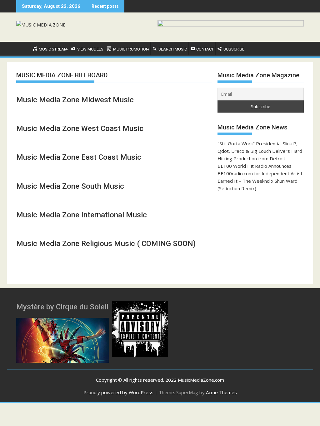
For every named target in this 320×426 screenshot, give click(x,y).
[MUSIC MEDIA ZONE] (22, 48)
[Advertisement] (261, 238)
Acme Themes (221, 392)
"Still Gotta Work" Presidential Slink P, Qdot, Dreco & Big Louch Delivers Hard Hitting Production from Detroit (260, 151)
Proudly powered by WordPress (118, 392)
